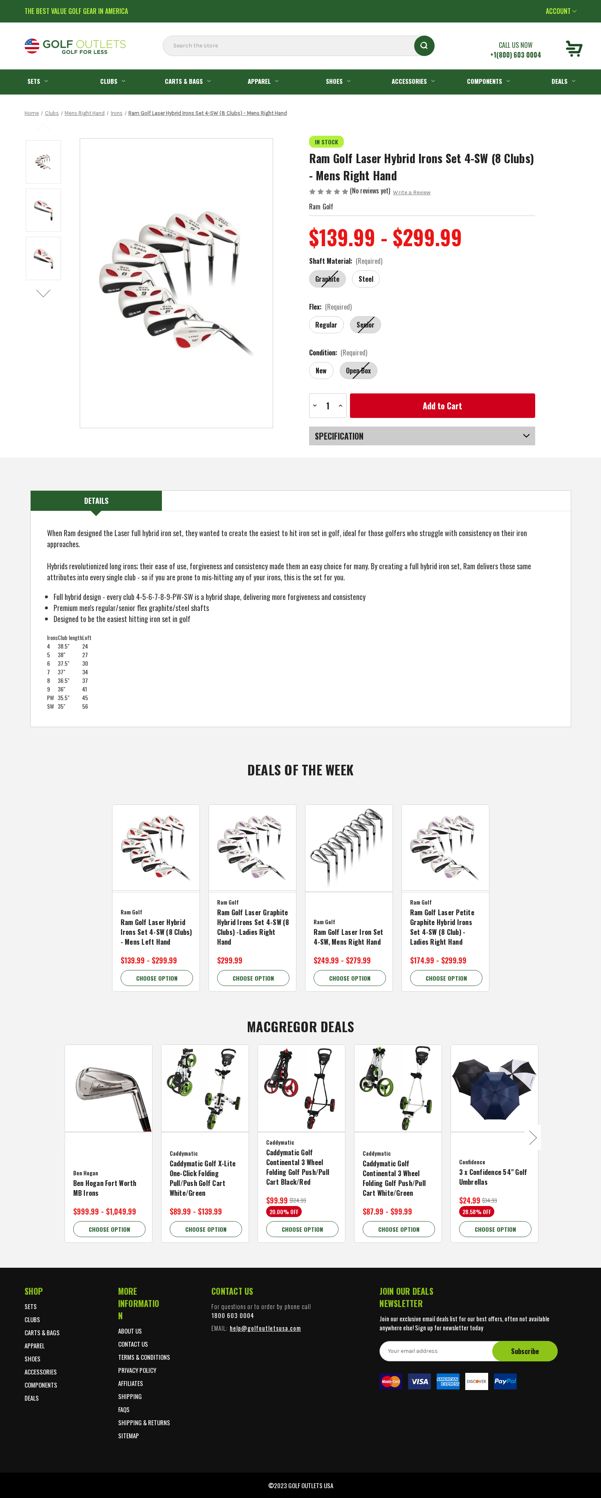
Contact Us (133, 1343)
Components (484, 80)
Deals (559, 80)
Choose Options (156, 859)
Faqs (124, 1409)
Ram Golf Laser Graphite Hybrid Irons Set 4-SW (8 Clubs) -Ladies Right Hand (253, 927)
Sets (33, 80)
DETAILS (96, 500)
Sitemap (128, 1435)
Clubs (108, 80)
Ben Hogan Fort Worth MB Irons (105, 1188)
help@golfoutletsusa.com (265, 1327)
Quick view (156, 842)
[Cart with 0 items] (574, 50)
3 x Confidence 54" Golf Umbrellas (493, 1177)
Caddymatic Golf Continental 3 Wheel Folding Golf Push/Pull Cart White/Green (394, 1178)
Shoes (334, 80)
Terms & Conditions (144, 1356)
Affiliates (130, 1383)
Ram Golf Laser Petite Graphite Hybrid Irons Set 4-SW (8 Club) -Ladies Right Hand (442, 927)
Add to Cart (252, 859)
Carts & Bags (184, 80)
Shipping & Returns (144, 1422)
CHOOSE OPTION (156, 978)
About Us (130, 1330)
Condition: (338, 352)
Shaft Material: (346, 261)
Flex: (330, 307)
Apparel (259, 80)
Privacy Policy (137, 1369)
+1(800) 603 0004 (515, 55)
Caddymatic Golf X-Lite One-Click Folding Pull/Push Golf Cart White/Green (203, 1178)
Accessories (409, 80)
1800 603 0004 (232, 1315)
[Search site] (165, 62)
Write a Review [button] (412, 192)
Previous (43, 126)
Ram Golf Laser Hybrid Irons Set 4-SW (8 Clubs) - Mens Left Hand (156, 932)
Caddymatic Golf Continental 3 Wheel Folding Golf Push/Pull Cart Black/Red (298, 1167)
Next (43, 293)
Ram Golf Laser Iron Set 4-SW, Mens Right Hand (348, 937)
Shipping (130, 1396)
